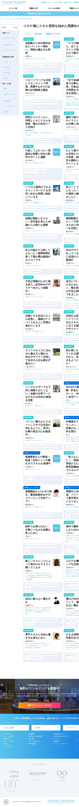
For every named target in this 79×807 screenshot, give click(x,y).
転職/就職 (8, 101)
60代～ (6, 78)
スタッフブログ (8, 741)
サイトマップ (7, 746)
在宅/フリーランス (9, 94)
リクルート (57, 739)
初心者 (7, 112)
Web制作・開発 (14, 780)
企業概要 (31, 734)
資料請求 (76, 2)
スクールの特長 (54, 8)
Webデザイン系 (9, 45)
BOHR (5, 744)
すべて (28, 34)
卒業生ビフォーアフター (53, 34)
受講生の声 (33, 8)
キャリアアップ (9, 106)
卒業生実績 (32, 744)
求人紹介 (31, 739)
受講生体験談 (38, 34)
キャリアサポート (34, 741)
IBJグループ (10, 791)
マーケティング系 (9, 50)
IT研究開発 (62, 780)
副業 (6, 89)
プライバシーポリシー (61, 744)
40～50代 (8, 73)
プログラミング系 (9, 38)
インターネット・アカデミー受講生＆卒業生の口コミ (19, 18)
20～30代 (8, 67)
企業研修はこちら (46, 2)
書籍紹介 (57, 741)
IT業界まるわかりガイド (62, 736)
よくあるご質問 (57, 2)
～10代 (6, 62)
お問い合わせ (67, 2)
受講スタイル (7, 739)
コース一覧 (13, 8)
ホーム (1, 18)
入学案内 (38, 728)
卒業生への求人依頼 (35, 736)
